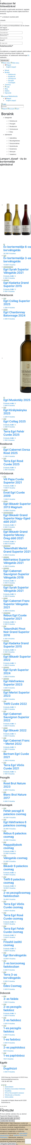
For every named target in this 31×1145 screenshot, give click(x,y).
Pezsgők (11, 80)
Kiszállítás (8, 1091)
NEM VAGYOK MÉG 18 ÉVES (10, 1118)
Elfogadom (4, 1144)
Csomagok (11, 82)
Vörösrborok (14, 129)
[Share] (2, 1106)
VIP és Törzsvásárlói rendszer (14, 1093)
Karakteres (13, 149)
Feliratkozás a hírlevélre (12, 1095)
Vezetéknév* (4, 30)
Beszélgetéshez (15, 141)
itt (28, 55)
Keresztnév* (4, 35)
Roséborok (11, 76)
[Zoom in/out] (6, 1106)
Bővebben (12, 1144)
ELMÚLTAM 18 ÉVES (7, 1121)
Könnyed (12, 151)
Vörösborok (12, 78)
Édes (11, 132)
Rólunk (7, 70)
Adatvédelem (9, 1087)
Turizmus (8, 84)
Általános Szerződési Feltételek (15, 1089)
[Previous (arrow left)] (0, 1108)
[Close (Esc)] (0, 1106)
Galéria (7, 91)
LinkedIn (2, 20)
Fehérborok (12, 74)
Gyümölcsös (14, 146)
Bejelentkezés (12, 96)
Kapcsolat (8, 93)
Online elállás (9, 1097)
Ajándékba (13, 138)
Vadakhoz (13, 154)
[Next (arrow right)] (2, 1108)
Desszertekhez (14, 143)
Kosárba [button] (13, 253)
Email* (2, 40)
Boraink (7, 72)
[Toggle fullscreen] (4, 1106)
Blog (6, 89)
